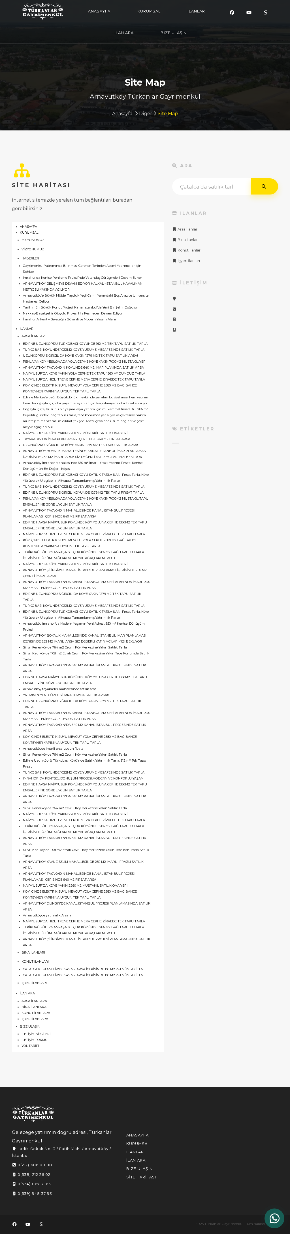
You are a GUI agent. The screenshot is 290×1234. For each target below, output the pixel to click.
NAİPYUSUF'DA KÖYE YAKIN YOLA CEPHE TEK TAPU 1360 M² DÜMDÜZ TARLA (84, 373)
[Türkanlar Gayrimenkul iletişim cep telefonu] (174, 319)
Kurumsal (138, 1143)
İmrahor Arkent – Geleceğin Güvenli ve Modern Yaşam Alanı (69, 319)
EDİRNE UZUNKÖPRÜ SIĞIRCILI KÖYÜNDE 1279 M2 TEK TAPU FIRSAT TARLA (83, 493)
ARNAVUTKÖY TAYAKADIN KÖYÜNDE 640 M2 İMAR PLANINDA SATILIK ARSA (83, 367)
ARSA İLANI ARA (34, 1001)
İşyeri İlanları (188, 261)
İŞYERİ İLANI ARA (35, 1019)
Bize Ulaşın (139, 1168)
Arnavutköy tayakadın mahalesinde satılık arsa (60, 689)
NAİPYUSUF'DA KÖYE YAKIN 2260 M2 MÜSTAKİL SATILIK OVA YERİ (75, 433)
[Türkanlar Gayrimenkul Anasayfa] (33, 1114)
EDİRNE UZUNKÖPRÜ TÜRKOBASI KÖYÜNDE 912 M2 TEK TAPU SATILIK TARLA (85, 344)
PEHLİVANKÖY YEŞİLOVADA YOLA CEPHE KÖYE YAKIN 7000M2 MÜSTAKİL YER (84, 362)
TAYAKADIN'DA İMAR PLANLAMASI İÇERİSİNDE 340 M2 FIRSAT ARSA (76, 439)
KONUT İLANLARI (35, 961)
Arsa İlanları (187, 229)
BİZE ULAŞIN (174, 32)
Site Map (168, 113)
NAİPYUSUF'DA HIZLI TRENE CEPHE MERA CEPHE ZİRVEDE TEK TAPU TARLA (84, 379)
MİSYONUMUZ (33, 240)
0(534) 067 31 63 (33, 1184)
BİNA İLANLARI (33, 952)
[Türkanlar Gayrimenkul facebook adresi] (232, 12)
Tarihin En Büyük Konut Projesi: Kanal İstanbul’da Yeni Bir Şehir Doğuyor (80, 307)
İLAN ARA (124, 32)
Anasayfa (122, 113)
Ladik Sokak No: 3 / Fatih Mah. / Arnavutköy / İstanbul (61, 1152)
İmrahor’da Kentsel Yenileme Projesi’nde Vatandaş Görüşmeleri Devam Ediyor (82, 278)
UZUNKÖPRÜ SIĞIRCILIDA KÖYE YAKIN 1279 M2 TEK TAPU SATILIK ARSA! (80, 356)
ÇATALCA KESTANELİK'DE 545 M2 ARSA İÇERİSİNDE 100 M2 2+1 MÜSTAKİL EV (83, 969)
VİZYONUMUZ (33, 249)
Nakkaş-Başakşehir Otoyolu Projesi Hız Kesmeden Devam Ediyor (73, 313)
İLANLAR (196, 11)
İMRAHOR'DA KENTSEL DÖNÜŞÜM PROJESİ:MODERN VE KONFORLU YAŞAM (83, 778)
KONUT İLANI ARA (36, 1013)
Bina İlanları (188, 240)
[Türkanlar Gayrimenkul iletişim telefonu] (174, 309)
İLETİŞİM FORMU (35, 1040)
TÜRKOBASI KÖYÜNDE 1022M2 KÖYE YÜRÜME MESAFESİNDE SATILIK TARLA (83, 350)
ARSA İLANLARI (34, 336)
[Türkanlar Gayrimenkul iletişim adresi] (174, 299)
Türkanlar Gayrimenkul (43, 11)
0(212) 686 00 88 (34, 1165)
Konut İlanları (189, 250)
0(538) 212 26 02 (33, 1174)
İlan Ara (136, 1160)
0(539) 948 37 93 (34, 1193)
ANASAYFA (99, 11)
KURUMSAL (149, 11)
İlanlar (135, 1152)
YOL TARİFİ (30, 1046)
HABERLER (30, 258)
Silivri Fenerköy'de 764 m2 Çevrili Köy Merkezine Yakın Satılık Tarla (75, 647)
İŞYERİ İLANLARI (34, 983)
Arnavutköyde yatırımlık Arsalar (48, 915)
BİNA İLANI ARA (34, 1007)
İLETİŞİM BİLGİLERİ (36, 1034)
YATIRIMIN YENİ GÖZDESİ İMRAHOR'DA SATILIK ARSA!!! (66, 695)
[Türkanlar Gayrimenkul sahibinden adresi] (265, 12)
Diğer (145, 113)
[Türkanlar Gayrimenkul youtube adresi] (249, 12)
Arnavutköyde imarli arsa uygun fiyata (53, 749)
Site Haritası (141, 1177)
